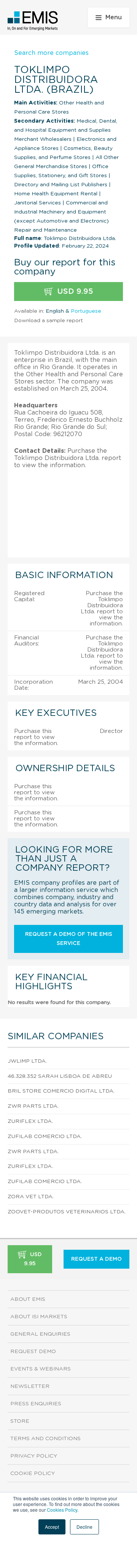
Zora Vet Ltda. (31, 1196)
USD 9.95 (74, 291)
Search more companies (51, 53)
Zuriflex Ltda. (30, 1121)
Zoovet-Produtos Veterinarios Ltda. (67, 1212)
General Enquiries (40, 1334)
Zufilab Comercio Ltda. (45, 1136)
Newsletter (29, 1386)
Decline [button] (84, 1526)
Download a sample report (48, 320)
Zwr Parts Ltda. (33, 1106)
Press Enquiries (35, 1403)
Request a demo (96, 1259)
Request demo (33, 1351)
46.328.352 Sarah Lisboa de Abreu (60, 1076)
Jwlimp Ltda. (27, 1061)
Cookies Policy (62, 1509)
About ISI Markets (38, 1316)
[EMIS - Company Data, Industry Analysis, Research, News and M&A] (33, 21)
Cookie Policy (32, 1473)
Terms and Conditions (45, 1438)
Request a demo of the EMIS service (68, 939)
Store (19, 1421)
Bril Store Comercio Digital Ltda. (61, 1091)
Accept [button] (52, 1526)
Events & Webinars (40, 1369)
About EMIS (27, 1299)
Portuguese (86, 311)
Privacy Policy (33, 1456)
